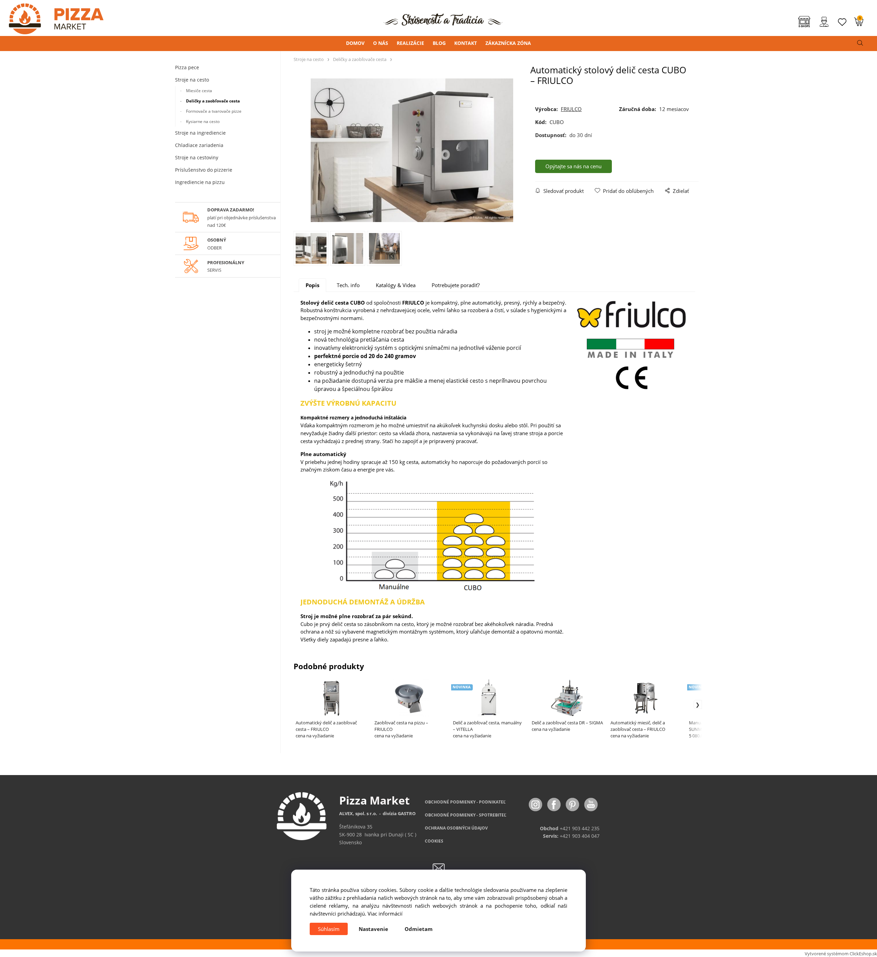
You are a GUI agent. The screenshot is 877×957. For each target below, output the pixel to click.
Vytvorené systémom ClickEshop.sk (841, 953)
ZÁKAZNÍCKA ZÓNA (508, 43)
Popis (312, 285)
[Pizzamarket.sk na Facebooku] (554, 803)
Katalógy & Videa (396, 285)
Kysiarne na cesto (203, 121)
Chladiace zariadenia (199, 145)
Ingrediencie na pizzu (200, 182)
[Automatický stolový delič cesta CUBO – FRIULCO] (412, 150)
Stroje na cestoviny (196, 157)
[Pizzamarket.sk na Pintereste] (573, 803)
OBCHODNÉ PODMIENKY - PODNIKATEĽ (465, 802)
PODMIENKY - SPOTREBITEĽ (465, 815)
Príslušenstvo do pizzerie (203, 170)
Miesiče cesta (199, 91)
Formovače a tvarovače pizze (214, 111)
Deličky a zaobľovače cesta (213, 101)
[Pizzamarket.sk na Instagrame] (536, 803)
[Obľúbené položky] (842, 22)
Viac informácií (385, 913)
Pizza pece (187, 67)
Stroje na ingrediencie (200, 133)
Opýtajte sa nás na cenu (573, 166)
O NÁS (380, 43)
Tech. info (348, 285)
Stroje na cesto (192, 79)
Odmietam (419, 928)
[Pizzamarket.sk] (51, 16)
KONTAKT (465, 43)
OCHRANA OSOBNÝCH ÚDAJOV (456, 828)
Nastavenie (373, 928)
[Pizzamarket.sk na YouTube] (591, 803)
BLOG (439, 43)
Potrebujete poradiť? (456, 285)
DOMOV (355, 43)
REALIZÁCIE (410, 43)
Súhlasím (328, 928)
